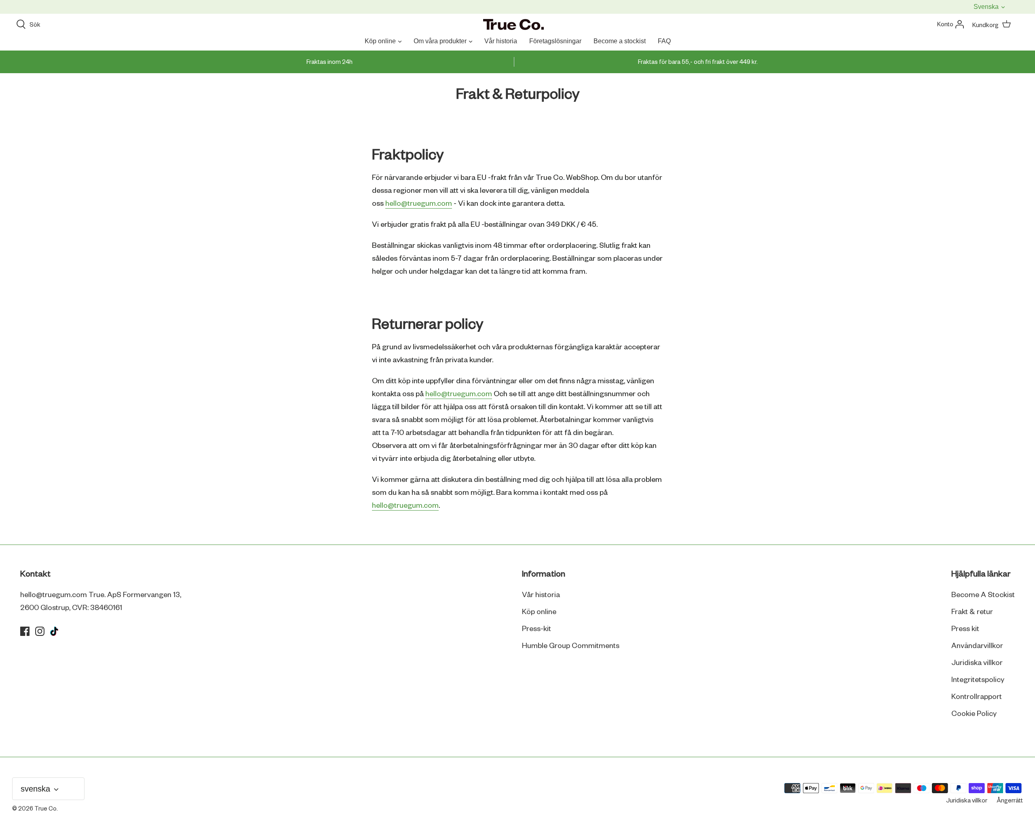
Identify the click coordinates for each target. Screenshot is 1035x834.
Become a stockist (620, 41)
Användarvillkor (977, 646)
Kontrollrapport (976, 697)
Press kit (965, 629)
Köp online (380, 41)
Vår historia (500, 41)
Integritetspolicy (977, 680)
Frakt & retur (972, 612)
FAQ (664, 41)
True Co (45, 809)
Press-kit (536, 629)
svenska (987, 6)
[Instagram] (39, 631)
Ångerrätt (1010, 801)
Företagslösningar (555, 41)
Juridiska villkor (977, 663)
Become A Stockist (983, 595)
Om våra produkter (440, 41)
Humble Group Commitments (570, 646)
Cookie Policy (974, 714)
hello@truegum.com (458, 394)
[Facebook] (25, 631)
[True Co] (513, 25)
